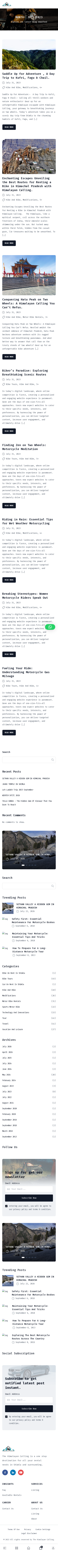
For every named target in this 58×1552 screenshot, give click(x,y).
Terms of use (14, 1529)
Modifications (30, 87)
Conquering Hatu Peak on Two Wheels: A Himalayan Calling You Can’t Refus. (28, 303)
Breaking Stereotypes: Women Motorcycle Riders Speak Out (25, 596)
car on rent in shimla (13, 984)
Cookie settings (42, 1529)
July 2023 (7, 1091)
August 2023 (8, 1086)
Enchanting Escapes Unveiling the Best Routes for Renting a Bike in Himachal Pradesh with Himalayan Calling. (26, 184)
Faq (4, 1490)
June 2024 (7, 1069)
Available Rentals (11, 1495)
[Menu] (5, 1548)
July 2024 (7, 1063)
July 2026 (7, 1046)
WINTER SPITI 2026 (11, 795)
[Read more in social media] (5, 1472)
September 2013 (9, 1136)
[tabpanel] (29, 850)
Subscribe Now (29, 1198)
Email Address (12, 1183)
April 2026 (7, 1052)
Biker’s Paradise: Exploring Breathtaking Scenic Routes (25, 372)
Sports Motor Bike (11, 1007)
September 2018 (9, 1125)
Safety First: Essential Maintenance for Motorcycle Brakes (33, 920)
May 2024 (6, 1074)
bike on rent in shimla (13, 973)
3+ (46, 317)
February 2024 (9, 1080)
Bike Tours (11, 384)
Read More (9, 127)
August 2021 (8, 1103)
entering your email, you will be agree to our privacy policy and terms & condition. (30, 1208)
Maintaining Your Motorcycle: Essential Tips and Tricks (30, 935)
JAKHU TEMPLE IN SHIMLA (13, 784)
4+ (41, 87)
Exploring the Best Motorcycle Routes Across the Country (31, 1337)
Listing (35, 1490)
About (34, 1519)
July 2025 (7, 1058)
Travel (5, 1023)
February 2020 (9, 1114)
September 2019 (9, 1119)
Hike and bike (13, 87)
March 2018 (7, 1131)
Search (6, 752)
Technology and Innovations (15, 1012)
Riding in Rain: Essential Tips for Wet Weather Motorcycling (27, 521)
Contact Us (8, 1508)
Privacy (27, 1529)
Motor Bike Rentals (33, 317)
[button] (50, 627)
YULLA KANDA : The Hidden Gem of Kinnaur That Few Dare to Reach (27, 803)
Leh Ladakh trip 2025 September (17, 789)
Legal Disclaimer (29, 1533)
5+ (41, 200)
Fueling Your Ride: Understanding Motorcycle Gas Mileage (26, 672)
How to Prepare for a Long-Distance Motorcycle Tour (29, 950)
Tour (4, 1018)
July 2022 (7, 1097)
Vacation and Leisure (12, 1029)
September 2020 (9, 1108)
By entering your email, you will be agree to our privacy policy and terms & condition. (30, 1420)
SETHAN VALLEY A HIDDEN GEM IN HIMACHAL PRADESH (26, 778)
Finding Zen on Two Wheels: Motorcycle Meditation (24, 447)
